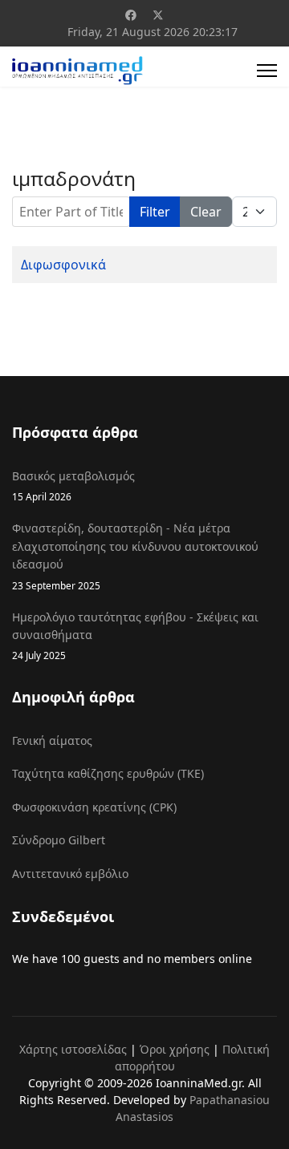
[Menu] (267, 71)
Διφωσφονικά (63, 264)
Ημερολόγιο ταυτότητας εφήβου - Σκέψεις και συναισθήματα (135, 635)
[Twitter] (158, 14)
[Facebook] (130, 14)
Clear (206, 211)
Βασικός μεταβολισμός (73, 485)
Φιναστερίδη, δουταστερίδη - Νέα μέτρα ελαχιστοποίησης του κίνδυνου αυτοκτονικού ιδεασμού (135, 555)
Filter (155, 211)
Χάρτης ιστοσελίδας (73, 1049)
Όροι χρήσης (175, 1049)
